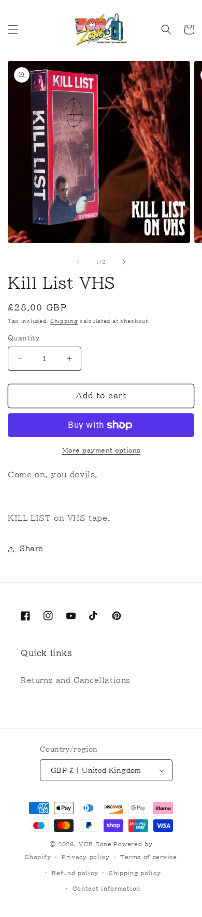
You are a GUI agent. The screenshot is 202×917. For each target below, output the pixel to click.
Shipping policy (135, 873)
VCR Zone (95, 844)
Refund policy (75, 873)
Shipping (64, 320)
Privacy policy (86, 857)
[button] (13, 29)
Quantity (23, 338)
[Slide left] (78, 262)
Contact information (106, 888)
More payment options (101, 450)
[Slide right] (123, 262)
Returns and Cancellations (76, 680)
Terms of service (148, 857)
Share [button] (32, 548)
